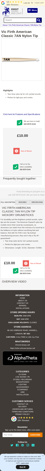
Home (5, 25)
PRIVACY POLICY (22, 414)
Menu (34, 10)
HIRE (22, 392)
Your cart (39, 3)
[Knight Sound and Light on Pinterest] (22, 446)
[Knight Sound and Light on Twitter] (11, 446)
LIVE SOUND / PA (23, 377)
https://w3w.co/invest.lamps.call (22, 348)
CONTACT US (22, 303)
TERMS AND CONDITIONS (22, 412)
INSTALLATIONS (22, 308)
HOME (22, 298)
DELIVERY (22, 407)
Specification (37, 202)
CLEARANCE (22, 390)
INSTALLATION (22, 395)
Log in (27, 3)
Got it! (23, 467)
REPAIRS (22, 306)
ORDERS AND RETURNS (22, 409)
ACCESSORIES (22, 387)
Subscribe (35, 435)
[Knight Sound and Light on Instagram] (27, 446)
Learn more (25, 463)
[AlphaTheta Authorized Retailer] (22, 365)
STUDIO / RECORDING (22, 379)
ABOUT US (22, 301)
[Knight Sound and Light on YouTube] (33, 446)
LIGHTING (22, 384)
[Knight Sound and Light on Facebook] (17, 446)
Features (22, 202)
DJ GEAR (22, 374)
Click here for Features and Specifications (21, 114)
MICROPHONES (22, 382)
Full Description (8, 202)
